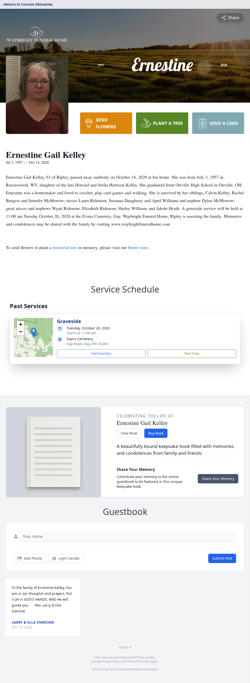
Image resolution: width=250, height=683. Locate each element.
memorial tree (64, 247)
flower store (138, 247)
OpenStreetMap (130, 669)
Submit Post (222, 558)
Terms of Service (138, 661)
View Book (129, 433)
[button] (34, 332)
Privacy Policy (111, 661)
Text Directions (101, 353)
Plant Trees (191, 353)
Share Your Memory (218, 478)
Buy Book (155, 433)
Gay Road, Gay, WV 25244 (87, 343)
